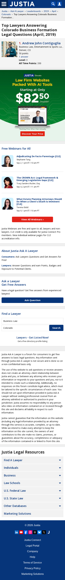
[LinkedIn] (16, 532)
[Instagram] (30, 532)
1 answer (23, 56)
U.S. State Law (13, 498)
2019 (46, 11)
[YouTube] (21, 532)
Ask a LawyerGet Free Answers (14, 282)
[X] (44, 532)
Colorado (6, 14)
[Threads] (35, 532)
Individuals (11, 468)
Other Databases (15, 506)
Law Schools (12, 483)
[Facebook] (26, 532)
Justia (4, 11)
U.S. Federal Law (15, 490)
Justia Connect (32, 540)
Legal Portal (32, 545)
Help (32, 557)
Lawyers (6, 265)
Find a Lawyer (11, 314)
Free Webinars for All (16, 148)
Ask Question (32, 300)
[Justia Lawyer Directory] (48, 532)
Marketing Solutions (17, 513)
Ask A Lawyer (17, 11)
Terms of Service (32, 562)
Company (32, 551)
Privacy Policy (33, 568)
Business (10, 475)
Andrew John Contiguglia (41, 43)
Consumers (8, 256)
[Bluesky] (39, 532)
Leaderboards (34, 11)
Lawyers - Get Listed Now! (33, 337)
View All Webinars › (32, 219)
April (54, 11)
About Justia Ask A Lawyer (20, 251)
